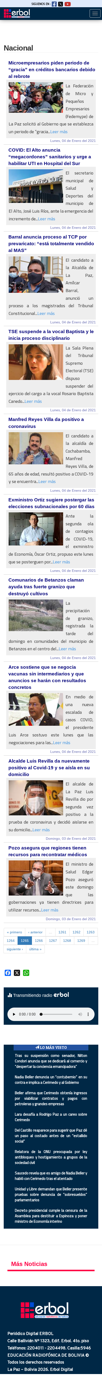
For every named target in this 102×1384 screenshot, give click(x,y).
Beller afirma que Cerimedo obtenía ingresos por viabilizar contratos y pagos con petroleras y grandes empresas (51, 1098)
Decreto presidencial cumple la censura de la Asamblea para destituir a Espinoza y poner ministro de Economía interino (51, 1216)
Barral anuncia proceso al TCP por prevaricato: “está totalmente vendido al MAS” (51, 243)
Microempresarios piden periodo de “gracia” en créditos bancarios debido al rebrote (51, 69)
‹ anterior (35, 932)
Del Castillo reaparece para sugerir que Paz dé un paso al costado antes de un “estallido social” (51, 1136)
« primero (14, 932)
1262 (76, 932)
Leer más (59, 131)
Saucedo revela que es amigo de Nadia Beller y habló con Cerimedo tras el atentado (51, 1175)
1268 (67, 941)
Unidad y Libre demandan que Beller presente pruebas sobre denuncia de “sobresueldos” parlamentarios (51, 1194)
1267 (53, 941)
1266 (39, 941)
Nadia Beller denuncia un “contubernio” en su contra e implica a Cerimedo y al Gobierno (51, 1079)
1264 (11, 941)
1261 (62, 932)
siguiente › (15, 949)
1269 (81, 941)
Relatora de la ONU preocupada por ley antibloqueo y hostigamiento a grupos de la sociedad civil (51, 1157)
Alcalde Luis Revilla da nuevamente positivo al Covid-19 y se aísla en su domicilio (49, 767)
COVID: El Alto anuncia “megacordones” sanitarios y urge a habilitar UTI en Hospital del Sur (49, 156)
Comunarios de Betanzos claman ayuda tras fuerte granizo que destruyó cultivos (46, 586)
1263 (91, 932)
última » (35, 949)
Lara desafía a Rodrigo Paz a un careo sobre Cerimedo (51, 1117)
